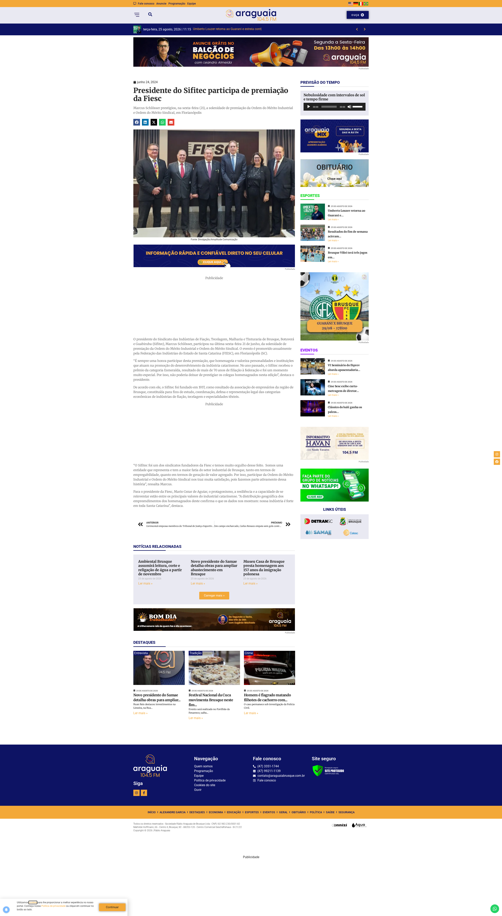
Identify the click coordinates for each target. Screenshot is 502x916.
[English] (350, 3)
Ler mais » (145, 583)
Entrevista (141, 653)
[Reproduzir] (309, 107)
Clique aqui (334, 178)
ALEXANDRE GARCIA (173, 812)
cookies (33, 902)
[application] (335, 107)
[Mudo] (349, 107)
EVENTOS (269, 812)
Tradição (195, 653)
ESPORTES (252, 812)
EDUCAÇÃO (234, 812)
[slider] (358, 106)
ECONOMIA (216, 812)
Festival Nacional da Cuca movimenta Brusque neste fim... (211, 700)
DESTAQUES (197, 812)
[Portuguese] (366, 3)
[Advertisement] (214, 307)
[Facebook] (497, 462)
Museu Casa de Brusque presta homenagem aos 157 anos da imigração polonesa (264, 567)
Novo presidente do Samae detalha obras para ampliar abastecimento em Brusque (214, 567)
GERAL (283, 812)
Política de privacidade (53, 906)
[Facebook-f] (144, 793)
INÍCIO (152, 812)
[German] (355, 3)
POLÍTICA (316, 812)
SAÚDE (330, 812)
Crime (249, 653)
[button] (136, 122)
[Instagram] (136, 793)
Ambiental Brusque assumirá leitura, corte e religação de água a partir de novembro (160, 567)
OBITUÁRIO (299, 812)
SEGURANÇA (346, 812)
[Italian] (361, 3)
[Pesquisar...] (150, 15)
